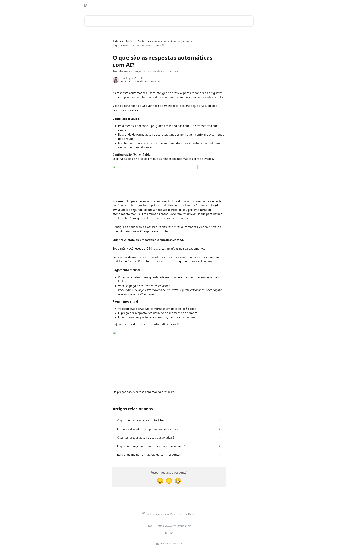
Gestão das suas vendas (152, 41)
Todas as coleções (123, 41)
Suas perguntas (179, 41)
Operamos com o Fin (171, 543)
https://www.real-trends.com (174, 526)
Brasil (150, 526)
